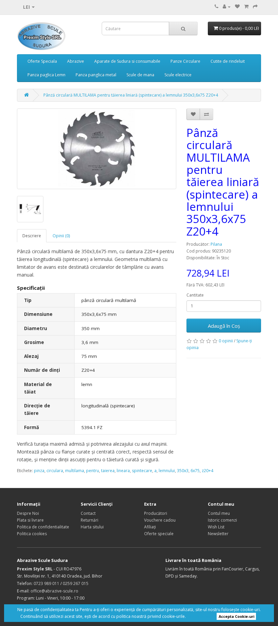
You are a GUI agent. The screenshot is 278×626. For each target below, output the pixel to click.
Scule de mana (140, 75)
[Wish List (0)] (237, 6)
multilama (74, 470)
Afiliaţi (150, 527)
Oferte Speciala (42, 61)
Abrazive (75, 61)
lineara (123, 470)
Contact (88, 513)
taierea (108, 470)
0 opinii (226, 341)
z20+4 (207, 470)
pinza (39, 470)
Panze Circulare (185, 61)
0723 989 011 (46, 583)
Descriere (31, 236)
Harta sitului (92, 527)
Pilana (216, 244)
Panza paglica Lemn (46, 75)
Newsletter (218, 534)
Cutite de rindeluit (228, 61)
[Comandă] (255, 6)
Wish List (216, 527)
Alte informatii (200, 616)
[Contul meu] (227, 6)
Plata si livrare (30, 520)
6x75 (195, 470)
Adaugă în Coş (224, 325)
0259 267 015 (75, 583)
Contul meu (219, 513)
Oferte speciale (159, 534)
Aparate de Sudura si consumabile (127, 61)
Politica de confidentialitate (43, 527)
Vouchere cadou (160, 520)
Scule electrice (178, 75)
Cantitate (195, 295)
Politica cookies (32, 534)
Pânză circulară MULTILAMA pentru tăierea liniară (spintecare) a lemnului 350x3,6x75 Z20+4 (130, 95)
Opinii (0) (61, 236)
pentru (92, 470)
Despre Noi (28, 513)
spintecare (142, 470)
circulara (54, 470)
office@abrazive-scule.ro (54, 591)
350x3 (182, 470)
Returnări (89, 520)
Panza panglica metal (96, 75)
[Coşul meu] (246, 6)
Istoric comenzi (222, 520)
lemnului (167, 470)
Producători (155, 513)
